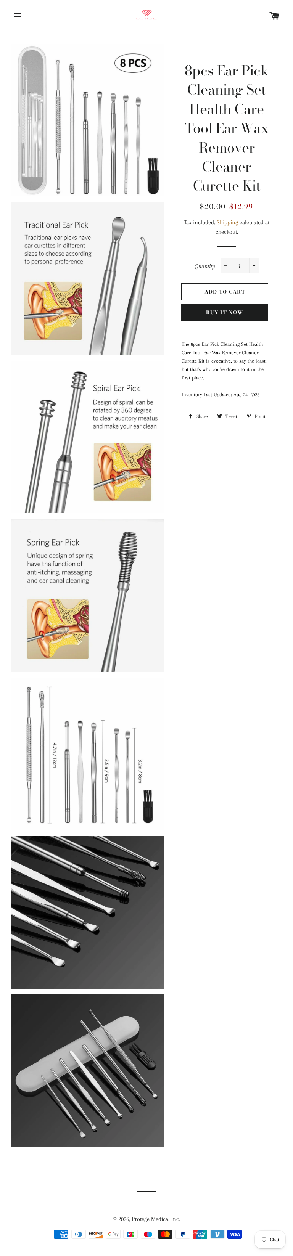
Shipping (227, 222)
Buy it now (224, 312)
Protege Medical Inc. (156, 1219)
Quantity (205, 266)
